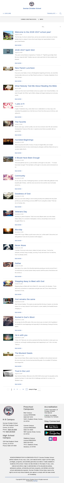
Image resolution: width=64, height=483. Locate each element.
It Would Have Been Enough (27, 158)
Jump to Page (33, 389)
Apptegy (35, 480)
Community (20, 176)
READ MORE (18, 45)
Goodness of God (22, 194)
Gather (18, 263)
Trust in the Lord (22, 371)
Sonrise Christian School (28, 19)
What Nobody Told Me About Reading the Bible (36, 86)
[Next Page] (27, 389)
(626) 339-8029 (10, 431)
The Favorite (20, 122)
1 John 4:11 (19, 104)
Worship (18, 229)
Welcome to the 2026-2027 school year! (33, 32)
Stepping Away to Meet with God (29, 281)
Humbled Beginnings (24, 140)
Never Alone (20, 245)
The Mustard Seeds (23, 353)
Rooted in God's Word (24, 317)
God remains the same (25, 299)
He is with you (21, 335)
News (41, 19)
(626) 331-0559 (12, 429)
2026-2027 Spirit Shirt (25, 50)
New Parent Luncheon (25, 68)
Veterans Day (21, 212)
